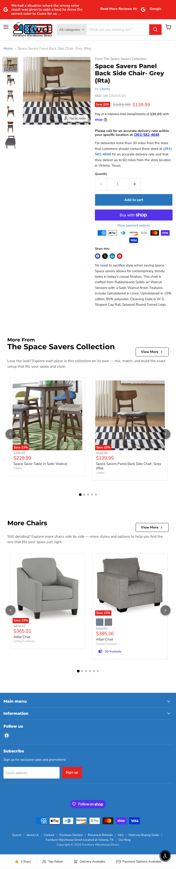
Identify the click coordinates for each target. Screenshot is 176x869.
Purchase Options (71, 835)
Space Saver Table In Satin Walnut (40, 463)
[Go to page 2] (84, 495)
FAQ (121, 835)
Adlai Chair (22, 636)
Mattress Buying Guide (144, 835)
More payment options (134, 225)
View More (149, 351)
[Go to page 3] (88, 495)
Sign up (72, 772)
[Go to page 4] (92, 495)
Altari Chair (104, 639)
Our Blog (124, 840)
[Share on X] (105, 256)
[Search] (155, 29)
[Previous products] (11, 434)
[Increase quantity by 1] (135, 184)
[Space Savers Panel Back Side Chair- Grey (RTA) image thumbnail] (10, 64)
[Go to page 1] (80, 494)
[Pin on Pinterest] (119, 256)
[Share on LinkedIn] (112, 256)
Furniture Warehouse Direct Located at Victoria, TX (79, 840)
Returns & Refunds (100, 835)
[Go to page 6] (98, 671)
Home (8, 48)
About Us (32, 835)
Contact (49, 835)
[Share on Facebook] (97, 256)
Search (16, 835)
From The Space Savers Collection (120, 59)
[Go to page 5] (96, 495)
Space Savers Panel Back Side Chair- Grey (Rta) (128, 466)
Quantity (101, 174)
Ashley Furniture (24, 641)
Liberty (105, 89)
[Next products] (165, 434)
